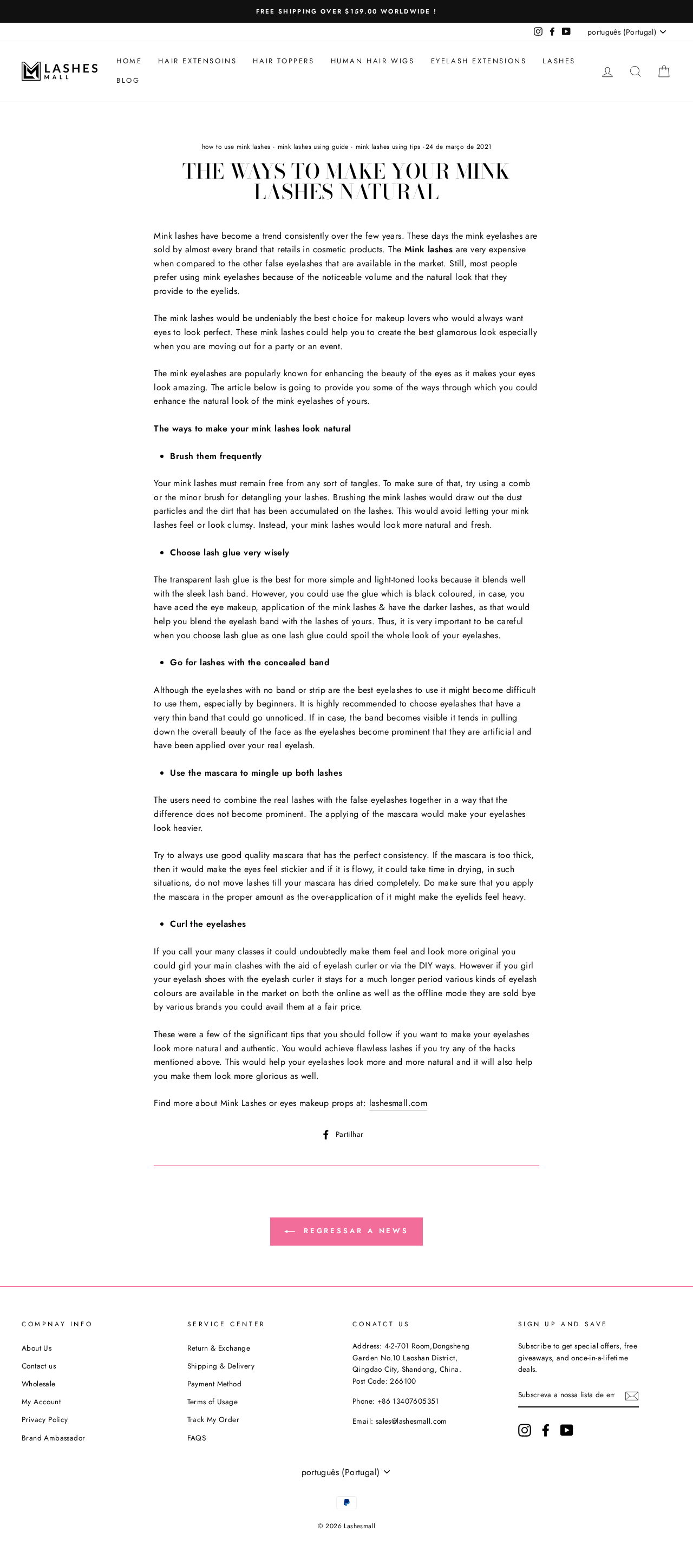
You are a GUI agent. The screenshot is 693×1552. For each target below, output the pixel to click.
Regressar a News (354, 1231)
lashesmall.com (398, 1103)
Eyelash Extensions (479, 61)
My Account (41, 1401)
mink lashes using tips (388, 147)
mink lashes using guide (313, 147)
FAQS (196, 1437)
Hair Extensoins (197, 61)
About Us (36, 1348)
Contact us (39, 1365)
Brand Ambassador (53, 1437)
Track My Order (213, 1419)
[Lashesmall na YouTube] (566, 1430)
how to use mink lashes (236, 147)
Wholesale (39, 1383)
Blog (128, 80)
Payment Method (214, 1383)
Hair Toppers (283, 61)
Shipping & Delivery (221, 1365)
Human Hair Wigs (373, 61)
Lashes (559, 61)
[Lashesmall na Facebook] (545, 1430)
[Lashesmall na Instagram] (524, 1430)
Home (129, 61)
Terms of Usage (212, 1401)
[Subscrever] (632, 1396)
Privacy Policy (45, 1419)
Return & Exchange (219, 1348)
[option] (346, 11)
